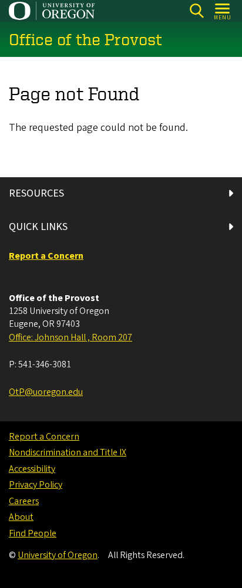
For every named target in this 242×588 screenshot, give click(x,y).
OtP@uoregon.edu (46, 392)
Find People (32, 533)
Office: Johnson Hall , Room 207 (70, 337)
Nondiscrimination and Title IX (67, 452)
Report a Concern (44, 436)
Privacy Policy (35, 484)
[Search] (196, 11)
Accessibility (32, 468)
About (21, 517)
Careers (24, 501)
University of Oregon (58, 555)
